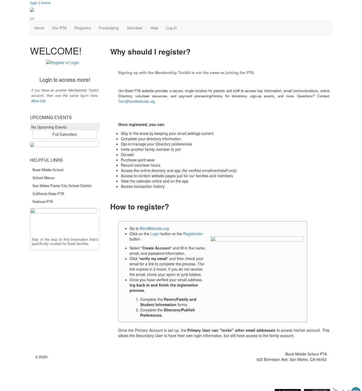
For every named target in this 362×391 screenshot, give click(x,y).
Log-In (171, 27)
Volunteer (135, 27)
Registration (193, 233)
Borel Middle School (48, 169)
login (34, 2)
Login (155, 233)
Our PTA (59, 27)
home (46, 2)
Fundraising (109, 27)
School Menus (44, 177)
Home (39, 27)
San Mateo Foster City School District (62, 185)
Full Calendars (64, 134)
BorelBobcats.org (154, 228)
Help (154, 27)
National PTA (43, 201)
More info (38, 100)
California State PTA (48, 193)
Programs (82, 27)
